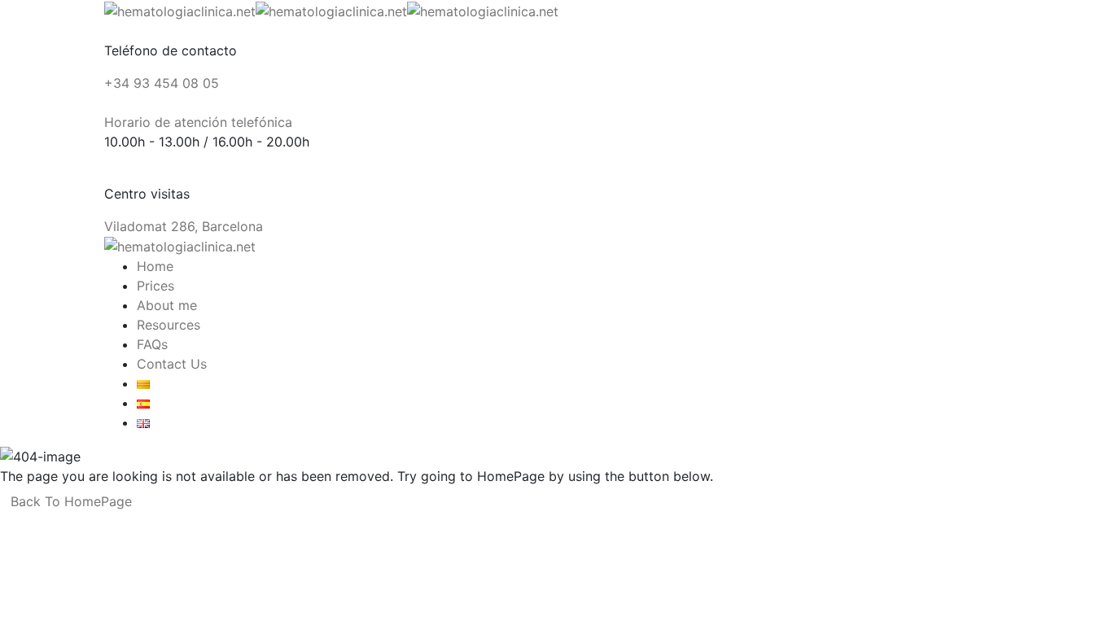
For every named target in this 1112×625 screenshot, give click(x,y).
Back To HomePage (71, 501)
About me (167, 305)
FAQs (152, 344)
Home (155, 266)
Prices (155, 286)
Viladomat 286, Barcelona (183, 226)
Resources (168, 325)
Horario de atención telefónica (198, 122)
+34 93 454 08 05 (161, 83)
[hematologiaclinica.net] (180, 10)
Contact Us (172, 364)
